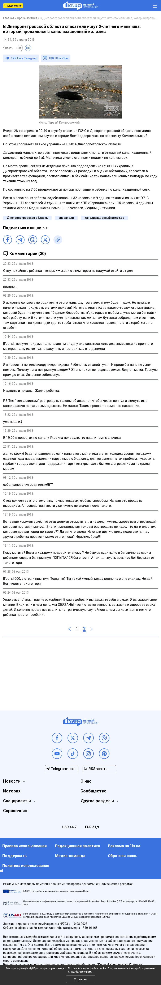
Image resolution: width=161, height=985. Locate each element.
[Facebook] (7, 239)
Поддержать (13, 5)
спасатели (66, 217)
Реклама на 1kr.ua (124, 846)
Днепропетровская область (27, 217)
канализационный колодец (104, 217)
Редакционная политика (77, 846)
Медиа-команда (70, 855)
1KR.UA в (24, 58)
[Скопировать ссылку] (57, 239)
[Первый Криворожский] (80, 5)
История (12, 790)
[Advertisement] (80, 670)
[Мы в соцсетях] (57, 738)
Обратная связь (122, 855)
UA (20, 48)
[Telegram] (20, 239)
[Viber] (32, 239)
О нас (85, 781)
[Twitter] (45, 239)
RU (28, 48)
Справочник (15, 810)
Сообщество (93, 790)
